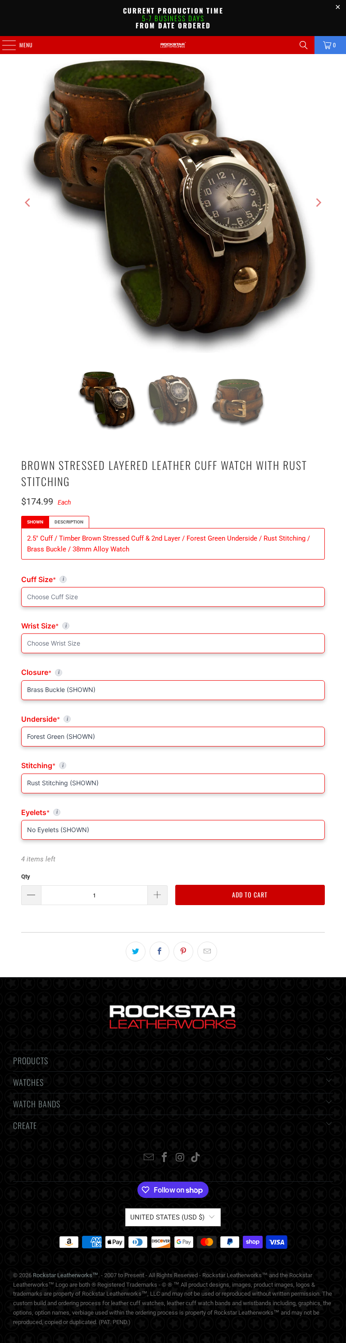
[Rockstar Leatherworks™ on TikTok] (196, 1158)
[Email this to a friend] (207, 951)
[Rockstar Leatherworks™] (173, 45)
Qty (25, 876)
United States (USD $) (167, 1217)
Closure (172, 672)
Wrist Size (129, 626)
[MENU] (4, 45)
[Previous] (28, 203)
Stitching (172, 765)
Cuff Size (77, 579)
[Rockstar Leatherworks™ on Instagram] (180, 1158)
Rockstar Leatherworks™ (65, 1275)
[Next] (318, 203)
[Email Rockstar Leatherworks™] (149, 1158)
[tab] (35, 522)
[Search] (303, 45)
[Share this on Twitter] (136, 951)
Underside (172, 719)
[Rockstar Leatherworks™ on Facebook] (165, 1158)
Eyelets (172, 812)
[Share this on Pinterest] (183, 951)
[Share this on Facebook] (159, 951)
